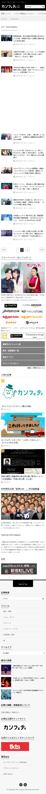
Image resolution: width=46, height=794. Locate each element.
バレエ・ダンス (8, 617)
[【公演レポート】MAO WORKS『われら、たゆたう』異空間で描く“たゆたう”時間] (6, 682)
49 (27, 250)
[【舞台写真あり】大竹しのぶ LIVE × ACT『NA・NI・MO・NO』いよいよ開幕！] (6, 670)
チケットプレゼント (11, 363)
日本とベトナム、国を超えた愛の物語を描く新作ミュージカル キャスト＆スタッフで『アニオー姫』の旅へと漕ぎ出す (28, 186)
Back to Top (23, 584)
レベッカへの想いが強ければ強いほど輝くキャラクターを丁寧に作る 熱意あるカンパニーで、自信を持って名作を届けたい (28, 233)
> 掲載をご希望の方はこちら (35, 368)
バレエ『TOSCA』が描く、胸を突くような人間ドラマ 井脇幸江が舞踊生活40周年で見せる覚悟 (29, 137)
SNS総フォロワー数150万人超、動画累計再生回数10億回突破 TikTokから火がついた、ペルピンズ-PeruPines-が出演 (28, 217)
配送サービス (8, 357)
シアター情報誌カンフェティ (24, 13)
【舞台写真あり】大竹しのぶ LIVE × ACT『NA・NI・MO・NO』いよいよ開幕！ (28, 667)
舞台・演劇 (7, 611)
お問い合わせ (8, 774)
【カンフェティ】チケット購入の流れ (16, 406)
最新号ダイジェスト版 (12, 344)
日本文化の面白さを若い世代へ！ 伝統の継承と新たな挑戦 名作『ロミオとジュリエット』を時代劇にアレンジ (29, 69)
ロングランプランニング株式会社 (15, 762)
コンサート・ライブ (10, 629)
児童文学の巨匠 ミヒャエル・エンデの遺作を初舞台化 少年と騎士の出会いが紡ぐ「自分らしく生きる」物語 (29, 54)
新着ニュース (5, 13)
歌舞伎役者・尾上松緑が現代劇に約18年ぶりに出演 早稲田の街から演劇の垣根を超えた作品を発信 (28, 38)
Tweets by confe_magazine (11, 535)
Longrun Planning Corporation (29, 790)
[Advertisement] (23, 105)
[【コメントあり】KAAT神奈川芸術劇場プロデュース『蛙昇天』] (6, 694)
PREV (3, 250)
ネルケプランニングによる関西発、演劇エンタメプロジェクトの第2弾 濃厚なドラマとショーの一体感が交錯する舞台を (28, 170)
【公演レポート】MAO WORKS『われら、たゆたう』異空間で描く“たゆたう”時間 (28, 679)
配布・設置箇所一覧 (11, 350)
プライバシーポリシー (11, 768)
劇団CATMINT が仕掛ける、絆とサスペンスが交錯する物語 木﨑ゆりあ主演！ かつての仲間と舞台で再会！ (28, 202)
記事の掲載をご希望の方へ (10, 712)
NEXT (42, 250)
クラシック (7, 623)
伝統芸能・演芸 (8, 635)
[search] (43, 6)
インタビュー (30, 44)
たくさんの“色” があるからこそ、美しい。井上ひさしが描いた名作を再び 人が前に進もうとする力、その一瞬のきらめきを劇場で (29, 153)
